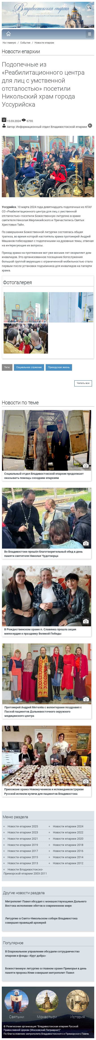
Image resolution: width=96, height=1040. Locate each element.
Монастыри (47, 1017)
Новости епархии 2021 (23, 838)
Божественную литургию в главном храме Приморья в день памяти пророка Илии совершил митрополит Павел (45, 970)
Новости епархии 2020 (68, 838)
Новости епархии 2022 (68, 832)
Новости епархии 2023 (23, 832)
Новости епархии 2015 (23, 857)
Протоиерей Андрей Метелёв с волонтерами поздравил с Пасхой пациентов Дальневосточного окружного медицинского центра (43, 711)
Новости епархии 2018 (68, 845)
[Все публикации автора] (90, 126)
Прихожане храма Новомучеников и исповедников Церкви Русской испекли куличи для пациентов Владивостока (43, 791)
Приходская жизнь (59, 367)
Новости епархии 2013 (23, 863)
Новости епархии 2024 (68, 826)
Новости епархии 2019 (23, 845)
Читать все (83, 383)
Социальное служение (29, 367)
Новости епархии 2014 (68, 857)
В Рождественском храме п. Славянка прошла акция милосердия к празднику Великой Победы (40, 631)
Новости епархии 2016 (68, 851)
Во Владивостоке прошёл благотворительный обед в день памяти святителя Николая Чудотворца (43, 554)
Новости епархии (44, 42)
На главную (9, 42)
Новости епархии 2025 (23, 826)
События (25, 42)
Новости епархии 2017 (23, 851)
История (77, 1017)
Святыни (16, 1017)
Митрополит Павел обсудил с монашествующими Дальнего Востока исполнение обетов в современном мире (45, 903)
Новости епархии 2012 (68, 863)
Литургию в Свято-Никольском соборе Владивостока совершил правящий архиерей (41, 920)
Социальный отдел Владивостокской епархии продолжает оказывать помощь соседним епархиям (44, 476)
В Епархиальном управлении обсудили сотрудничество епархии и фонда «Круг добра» (42, 953)
